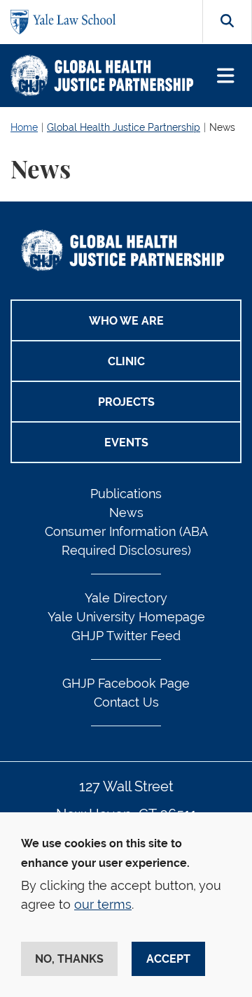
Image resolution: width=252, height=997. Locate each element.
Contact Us (126, 702)
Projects (126, 402)
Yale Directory (126, 598)
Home (24, 127)
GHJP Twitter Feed (126, 635)
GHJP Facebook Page (126, 683)
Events (126, 442)
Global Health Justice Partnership (123, 127)
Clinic (126, 361)
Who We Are (126, 320)
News (222, 127)
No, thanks (69, 959)
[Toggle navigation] (226, 76)
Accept (168, 959)
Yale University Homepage (126, 616)
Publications (126, 493)
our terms (103, 904)
